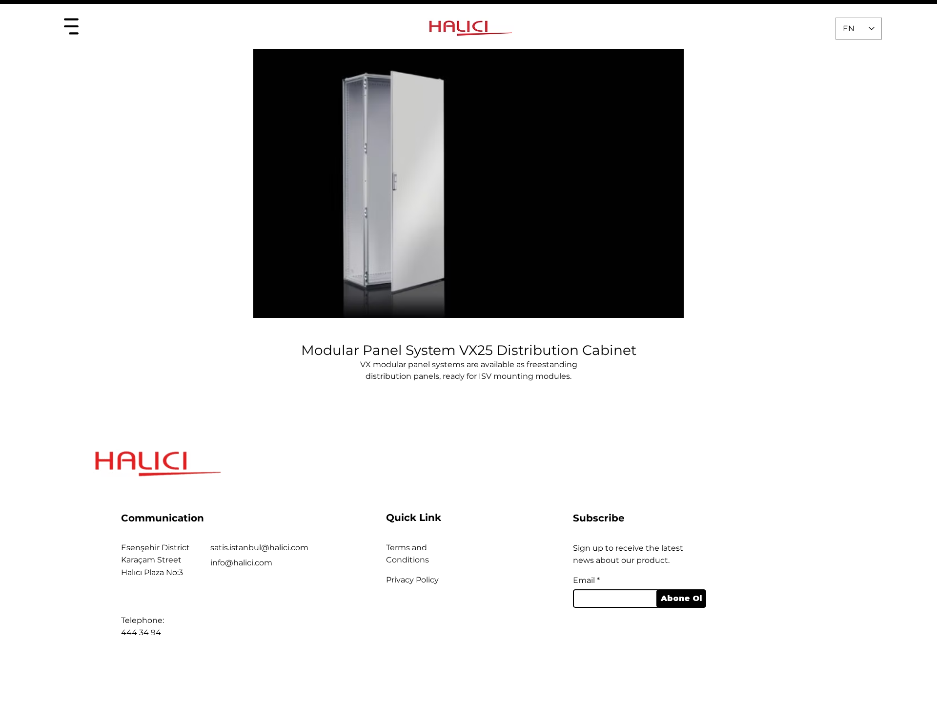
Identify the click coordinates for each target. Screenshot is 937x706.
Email (584, 580)
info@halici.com (241, 562)
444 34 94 (141, 632)
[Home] (71, 26)
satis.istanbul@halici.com (259, 547)
